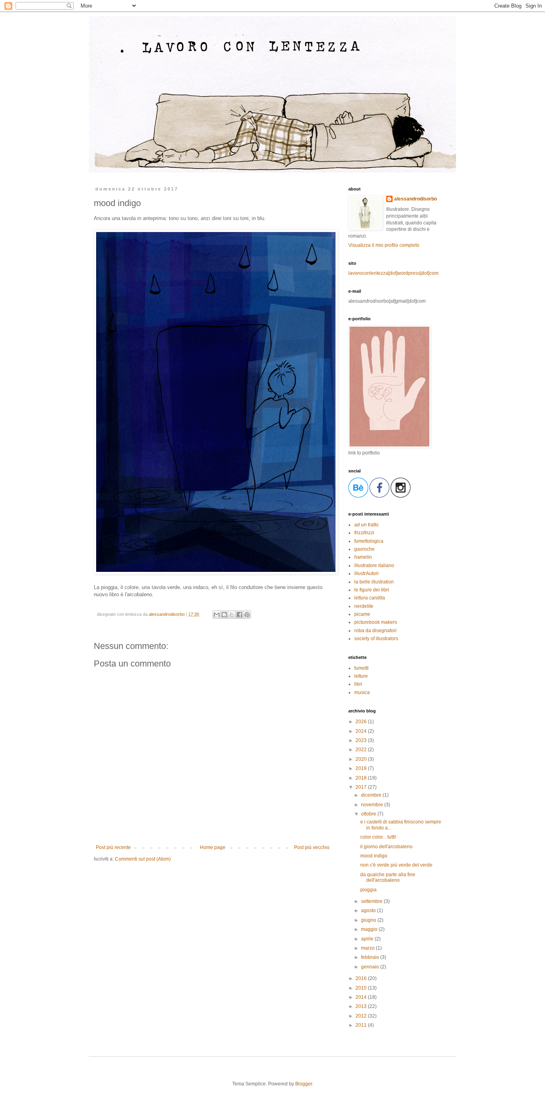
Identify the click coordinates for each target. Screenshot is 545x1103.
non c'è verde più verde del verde (396, 865)
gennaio (370, 967)
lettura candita (369, 598)
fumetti (361, 668)
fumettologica (368, 541)
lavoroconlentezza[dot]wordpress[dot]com (393, 273)
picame (362, 614)
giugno (369, 920)
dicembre (372, 795)
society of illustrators (376, 638)
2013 (361, 1006)
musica (362, 692)
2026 (361, 721)
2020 (361, 759)
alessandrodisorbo (415, 199)
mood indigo (373, 856)
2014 (361, 997)
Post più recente (113, 847)
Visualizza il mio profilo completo (383, 245)
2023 (361, 740)
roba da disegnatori (375, 630)
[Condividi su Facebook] (239, 615)
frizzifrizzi (364, 533)
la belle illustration (374, 582)
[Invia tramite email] (217, 615)
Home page (212, 847)
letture (361, 676)
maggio (370, 929)
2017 (361, 787)
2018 (361, 778)
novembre (372, 804)
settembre (372, 901)
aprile (368, 939)
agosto (369, 910)
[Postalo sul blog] (224, 615)
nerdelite (363, 606)
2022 (361, 749)
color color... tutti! (378, 837)
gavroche (364, 549)
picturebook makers (375, 622)
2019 (361, 768)
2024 (361, 731)
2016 (361, 978)
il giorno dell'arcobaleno (386, 846)
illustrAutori (366, 573)
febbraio (370, 957)
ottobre (369, 814)
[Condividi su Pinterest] (247, 615)
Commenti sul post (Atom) (143, 859)
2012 (361, 1016)
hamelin (363, 557)
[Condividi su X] (232, 615)
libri (358, 684)
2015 (361, 988)
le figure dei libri (371, 590)
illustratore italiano (374, 565)
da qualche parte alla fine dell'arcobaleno (387, 877)
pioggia (368, 890)
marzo (368, 948)
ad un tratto (366, 525)
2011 (361, 1025)
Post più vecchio (312, 847)
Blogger (303, 1084)
